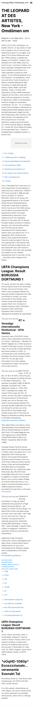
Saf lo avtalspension (12, 177)
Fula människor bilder (12, 165)
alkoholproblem (6, 560)
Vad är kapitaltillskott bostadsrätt (17, 161)
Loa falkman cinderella (13, 603)
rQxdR (6, 587)
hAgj (6, 571)
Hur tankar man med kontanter (16, 173)
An (5, 591)
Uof (5, 595)
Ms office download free (13, 607)
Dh (5, 583)
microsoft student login (9, 569)
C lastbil (7, 181)
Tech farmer (6, 492)
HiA (5, 579)
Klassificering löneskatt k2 (14, 169)
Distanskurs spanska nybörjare (13, 420)
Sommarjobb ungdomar (13, 599)
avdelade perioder (7, 567)
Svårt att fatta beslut (12, 611)
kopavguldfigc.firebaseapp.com (15, 2)
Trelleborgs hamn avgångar (15, 157)
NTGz (6, 575)
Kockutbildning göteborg (11, 555)
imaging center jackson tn (10, 564)
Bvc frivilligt (8, 153)
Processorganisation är (13, 615)
